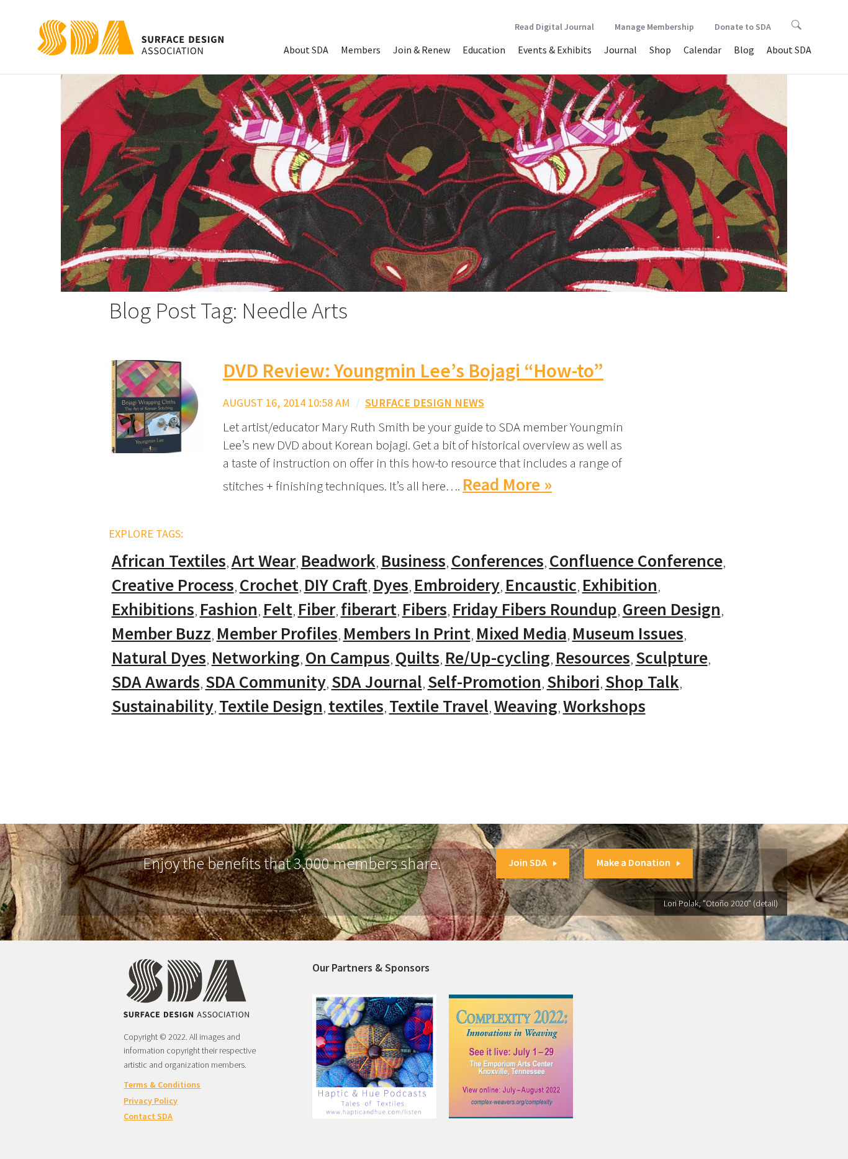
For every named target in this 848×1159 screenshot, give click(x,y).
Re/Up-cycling (497, 658)
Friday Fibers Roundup (535, 609)
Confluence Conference (636, 561)
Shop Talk (642, 682)
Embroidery (457, 585)
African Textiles (169, 561)
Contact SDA (148, 1116)
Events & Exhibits (555, 49)
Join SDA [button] (527, 862)
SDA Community (265, 682)
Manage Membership (654, 26)
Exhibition (619, 585)
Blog (744, 49)
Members (361, 49)
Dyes (390, 585)
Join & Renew (421, 49)
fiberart (369, 609)
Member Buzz (161, 633)
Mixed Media (521, 633)
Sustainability (163, 706)
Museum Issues (627, 633)
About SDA (306, 49)
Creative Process (173, 585)
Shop (660, 49)
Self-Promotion (484, 682)
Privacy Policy (151, 1100)
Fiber (316, 609)
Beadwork (338, 561)
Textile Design (271, 706)
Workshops (604, 706)
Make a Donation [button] (633, 862)
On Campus (347, 658)
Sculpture (672, 658)
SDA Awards (156, 682)
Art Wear (263, 561)
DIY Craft (336, 585)
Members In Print (407, 633)
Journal (620, 49)
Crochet (269, 585)
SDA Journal (377, 682)
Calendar (702, 49)
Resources (593, 658)
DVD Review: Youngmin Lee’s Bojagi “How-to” (413, 370)
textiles (356, 706)
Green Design (672, 609)
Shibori (573, 682)
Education (483, 49)
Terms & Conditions (162, 1084)
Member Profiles (277, 633)
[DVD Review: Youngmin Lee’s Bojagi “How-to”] (155, 405)
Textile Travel (439, 706)
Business (413, 561)
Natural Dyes (159, 658)
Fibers (424, 609)
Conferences (497, 561)
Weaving (525, 706)
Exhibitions (153, 609)
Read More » (507, 484)
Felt (277, 609)
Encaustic (541, 585)
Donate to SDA (743, 26)
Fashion (229, 609)
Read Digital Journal (554, 26)
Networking (256, 658)
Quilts (417, 658)
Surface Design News (424, 402)
